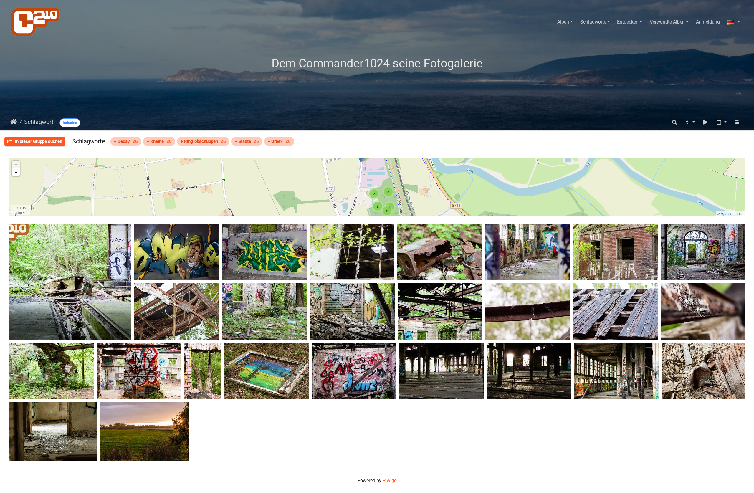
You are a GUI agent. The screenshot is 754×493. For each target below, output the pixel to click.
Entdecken (628, 22)
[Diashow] (705, 122)
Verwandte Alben (667, 22)
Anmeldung (708, 22)
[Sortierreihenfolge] (689, 122)
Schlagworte (593, 22)
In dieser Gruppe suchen (38, 141)
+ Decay (126, 141)
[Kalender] (721, 122)
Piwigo (390, 480)
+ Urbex (279, 141)
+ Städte (247, 141)
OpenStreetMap (732, 213)
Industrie (70, 123)
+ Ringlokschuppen (203, 141)
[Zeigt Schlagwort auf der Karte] (737, 122)
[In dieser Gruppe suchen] (674, 122)
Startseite (13, 122)
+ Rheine (159, 141)
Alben (563, 22)
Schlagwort (39, 121)
